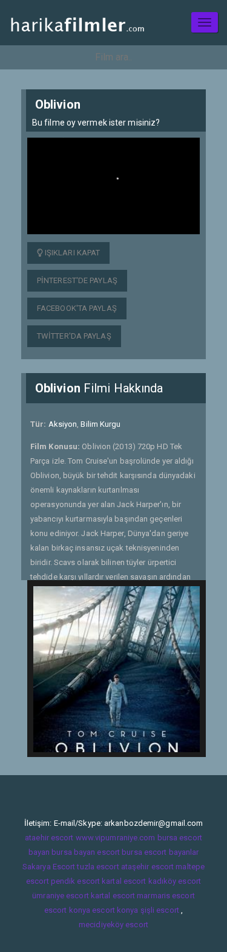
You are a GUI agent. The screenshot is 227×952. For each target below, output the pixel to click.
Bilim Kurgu (100, 424)
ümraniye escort (60, 895)
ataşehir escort (147, 866)
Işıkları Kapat (71, 252)
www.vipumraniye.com (116, 837)
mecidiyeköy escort (113, 924)
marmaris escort (166, 895)
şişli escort (159, 910)
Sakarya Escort (48, 866)
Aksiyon (62, 424)
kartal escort (124, 881)
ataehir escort (49, 837)
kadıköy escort (174, 881)
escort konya (67, 910)
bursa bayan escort (85, 852)
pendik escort (75, 881)
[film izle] (77, 22)
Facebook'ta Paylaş (77, 308)
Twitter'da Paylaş (74, 335)
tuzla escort (98, 866)
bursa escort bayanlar (160, 852)
